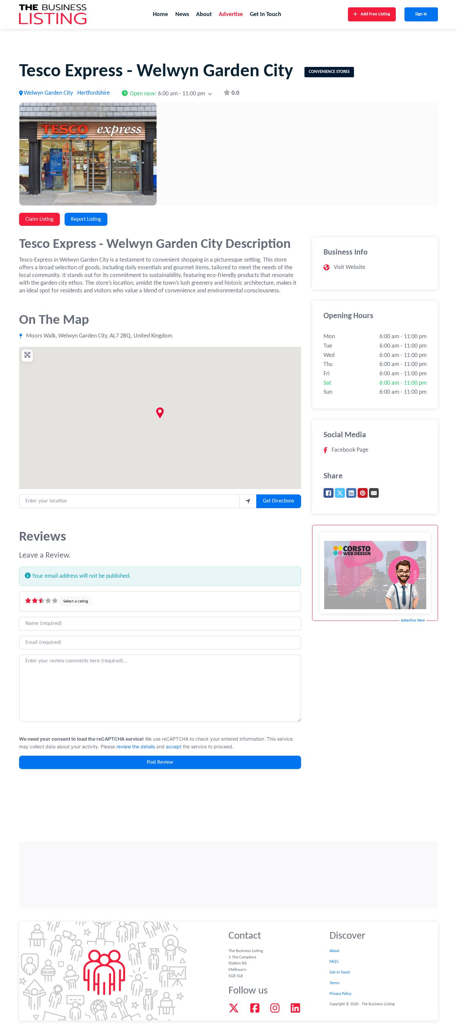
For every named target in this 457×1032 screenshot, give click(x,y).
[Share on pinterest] (363, 493)
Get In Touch (265, 14)
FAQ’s (334, 962)
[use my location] (248, 501)
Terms (335, 983)
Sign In (421, 14)
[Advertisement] (228, 875)
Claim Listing (39, 219)
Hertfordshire (93, 93)
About (204, 14)
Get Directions (278, 501)
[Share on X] (340, 493)
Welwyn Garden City (48, 93)
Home (160, 14)
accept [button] (173, 746)
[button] (166, 93)
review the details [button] (135, 746)
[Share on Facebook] (329, 493)
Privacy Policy (340, 994)
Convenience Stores (329, 72)
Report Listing (86, 219)
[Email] (374, 493)
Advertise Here (413, 621)
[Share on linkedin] (351, 493)
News (182, 14)
